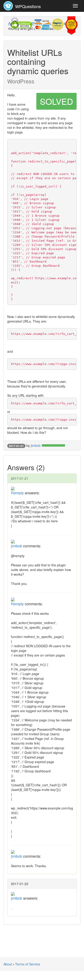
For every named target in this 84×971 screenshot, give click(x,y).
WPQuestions (27, 6)
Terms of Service (27, 964)
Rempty (17, 492)
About (8, 964)
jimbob (36, 445)
